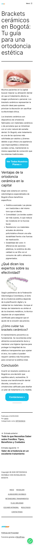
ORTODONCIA (20, 421)
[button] (30, 541)
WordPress (20, 537)
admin (6, 418)
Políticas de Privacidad (9, 533)
